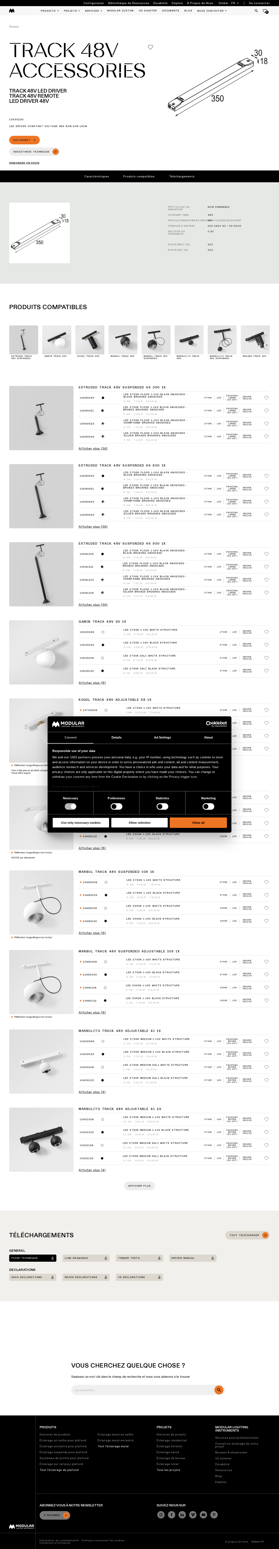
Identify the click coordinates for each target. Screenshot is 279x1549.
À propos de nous (236, 1541)
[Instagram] (161, 1514)
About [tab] (208, 737)
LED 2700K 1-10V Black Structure (150, 643)
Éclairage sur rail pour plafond (61, 1464)
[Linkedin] (182, 1514)
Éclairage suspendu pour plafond (63, 1452)
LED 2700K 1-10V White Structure (150, 630)
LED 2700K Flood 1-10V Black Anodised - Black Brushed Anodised (156, 395)
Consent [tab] (71, 737)
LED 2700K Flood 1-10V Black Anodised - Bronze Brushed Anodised (155, 408)
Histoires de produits (55, 1434)
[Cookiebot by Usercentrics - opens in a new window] (209, 724)
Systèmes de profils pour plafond (64, 1458)
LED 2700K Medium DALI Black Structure (155, 1078)
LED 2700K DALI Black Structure (149, 669)
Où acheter (223, 1458)
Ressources (223, 1470)
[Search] (256, 11)
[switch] (116, 806)
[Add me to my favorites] (150, 47)
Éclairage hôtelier (170, 1446)
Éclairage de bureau (171, 1458)
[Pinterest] (214, 1514)
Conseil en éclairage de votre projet (236, 1445)
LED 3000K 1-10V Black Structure (153, 834)
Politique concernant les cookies (103, 1540)
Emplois (177, 3)
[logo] (11, 11)
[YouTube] (203, 1514)
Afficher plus (139, 1186)
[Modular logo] (21, 1528)
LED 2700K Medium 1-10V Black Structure (157, 1052)
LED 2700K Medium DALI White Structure (155, 1065)
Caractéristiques (96, 176)
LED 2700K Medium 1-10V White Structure (157, 1039)
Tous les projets (168, 1470)
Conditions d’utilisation (55, 1542)
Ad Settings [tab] (162, 737)
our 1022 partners (77, 757)
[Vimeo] (193, 1514)
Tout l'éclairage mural (113, 1446)
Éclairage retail (168, 1464)
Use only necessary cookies (81, 822)
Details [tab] (117, 737)
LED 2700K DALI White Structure (149, 656)
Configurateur (94, 3)
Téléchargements (182, 176)
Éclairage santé (168, 1452)
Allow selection (140, 822)
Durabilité (160, 3)
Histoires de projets (171, 1434)
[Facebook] (171, 1514)
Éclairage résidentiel (172, 1440)
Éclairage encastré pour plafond (63, 1446)
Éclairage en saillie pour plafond (63, 1440)
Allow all (198, 822)
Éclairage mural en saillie (115, 1434)
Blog (218, 1476)
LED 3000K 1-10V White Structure (153, 906)
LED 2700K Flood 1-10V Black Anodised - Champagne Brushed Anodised (156, 421)
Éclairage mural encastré (116, 1440)
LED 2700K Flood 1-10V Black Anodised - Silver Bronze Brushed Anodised (156, 434)
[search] (218, 1389)
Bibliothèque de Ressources (128, 3)
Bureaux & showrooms (231, 1452)
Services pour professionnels (237, 1438)
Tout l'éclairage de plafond (59, 1470)
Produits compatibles (139, 176)
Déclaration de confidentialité (59, 1540)
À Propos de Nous (200, 3)
